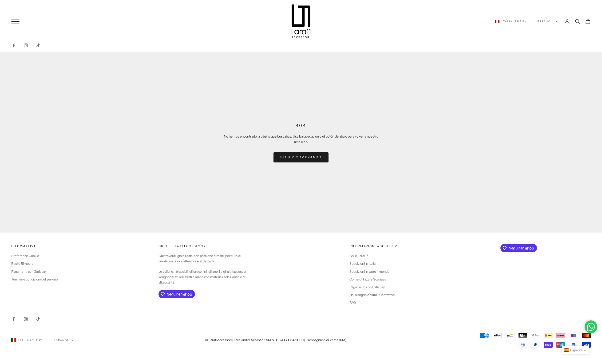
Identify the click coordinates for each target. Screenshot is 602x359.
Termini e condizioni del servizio (34, 279)
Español (545, 21)
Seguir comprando (300, 157)
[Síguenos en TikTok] (38, 45)
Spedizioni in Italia (362, 263)
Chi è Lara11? (358, 256)
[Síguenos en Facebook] (13, 45)
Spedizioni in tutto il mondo (369, 271)
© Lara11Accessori (218, 340)
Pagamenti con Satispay (29, 271)
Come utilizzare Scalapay (367, 279)
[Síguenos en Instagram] (26, 45)
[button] (575, 350)
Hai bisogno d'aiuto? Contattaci (372, 295)
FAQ (352, 302)
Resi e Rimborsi (22, 263)
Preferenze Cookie (25, 256)
